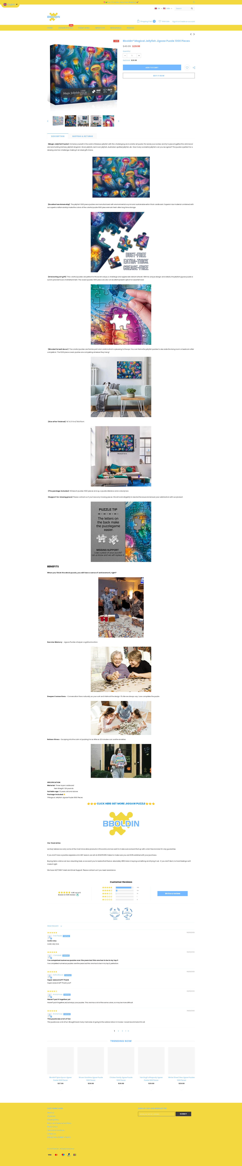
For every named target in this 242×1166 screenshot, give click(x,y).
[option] (83, 76)
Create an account (187, 21)
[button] (107, 888)
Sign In (175, 21)
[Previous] (49, 121)
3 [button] (122, 1031)
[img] (52, 933)
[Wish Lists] (187, 67)
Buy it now (158, 76)
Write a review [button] (172, 893)
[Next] (117, 121)
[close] (194, 2)
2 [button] (118, 1031)
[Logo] (53, 16)
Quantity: (127, 51)
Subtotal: (126, 60)
